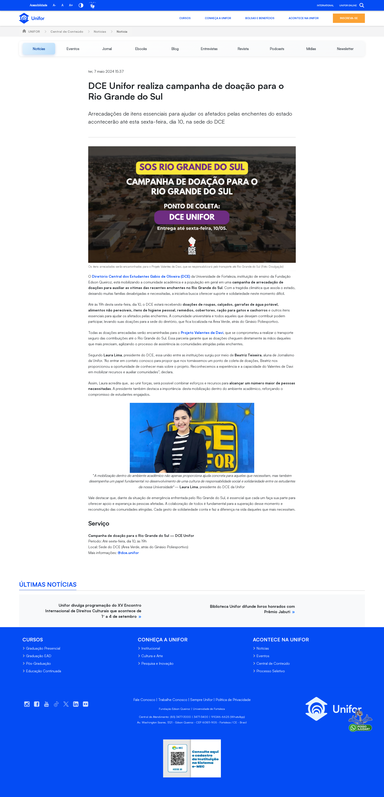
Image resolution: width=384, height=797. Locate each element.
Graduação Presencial (43, 648)
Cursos (185, 18)
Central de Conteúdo (66, 31)
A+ (71, 5)
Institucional (150, 648)
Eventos (262, 656)
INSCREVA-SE (349, 18)
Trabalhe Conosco (172, 699)
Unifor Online (348, 5)
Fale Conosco (144, 699)
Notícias (100, 31)
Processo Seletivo (270, 671)
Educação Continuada (43, 671)
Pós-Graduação (38, 663)
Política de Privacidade (233, 699)
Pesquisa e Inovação (157, 663)
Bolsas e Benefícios (259, 18)
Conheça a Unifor (218, 18)
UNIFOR (34, 31)
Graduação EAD (38, 656)
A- (54, 5)
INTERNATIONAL (325, 5)
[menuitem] (39, 48)
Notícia (122, 31)
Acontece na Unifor (304, 18)
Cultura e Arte (152, 656)
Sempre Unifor (201, 699)
